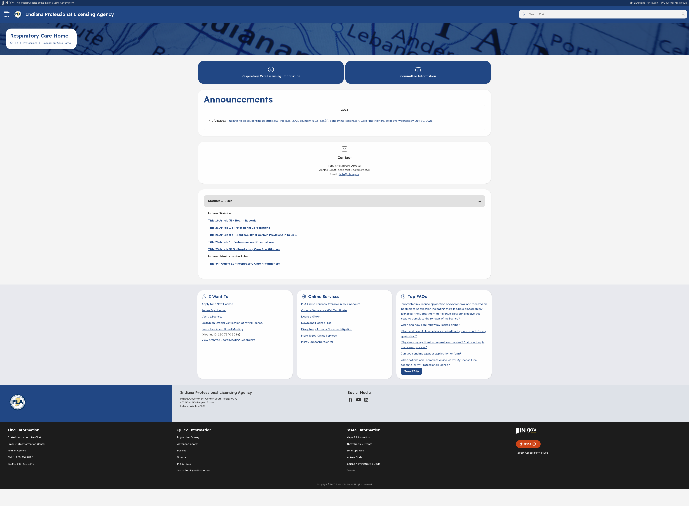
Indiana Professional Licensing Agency (70, 14)
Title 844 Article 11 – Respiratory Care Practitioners (244, 263)
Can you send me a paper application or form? (431, 353)
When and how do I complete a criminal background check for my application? (443, 333)
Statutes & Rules (220, 201)
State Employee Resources (193, 470)
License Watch (310, 316)
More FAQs (411, 371)
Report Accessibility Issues (532, 452)
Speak (527, 444)
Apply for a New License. (218, 304)
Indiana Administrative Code (363, 463)
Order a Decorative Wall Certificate (324, 310)
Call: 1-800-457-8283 (20, 457)
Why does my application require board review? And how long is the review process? (442, 345)
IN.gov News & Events (359, 444)
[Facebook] (350, 400)
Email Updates (355, 450)
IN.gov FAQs (184, 463)
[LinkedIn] (366, 400)
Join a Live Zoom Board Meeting (222, 329)
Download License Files (316, 323)
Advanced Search (187, 444)
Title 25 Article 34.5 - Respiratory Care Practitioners (244, 249)
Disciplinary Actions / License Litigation (326, 329)
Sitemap (182, 457)
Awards (351, 470)
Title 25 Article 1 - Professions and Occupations (241, 242)
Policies (181, 450)
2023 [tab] (344, 109)
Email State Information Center (26, 444)
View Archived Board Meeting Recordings (228, 340)
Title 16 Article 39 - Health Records (232, 220)
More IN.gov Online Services (319, 335)
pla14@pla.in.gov (348, 174)
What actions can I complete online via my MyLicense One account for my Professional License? (439, 362)
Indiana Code (354, 457)
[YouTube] (358, 400)
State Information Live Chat (24, 437)
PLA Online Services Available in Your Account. (331, 304)
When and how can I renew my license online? (430, 325)
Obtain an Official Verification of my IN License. (232, 323)
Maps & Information (358, 437)
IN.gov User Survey (188, 437)
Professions (30, 43)
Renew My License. (214, 310)
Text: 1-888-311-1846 (21, 463)
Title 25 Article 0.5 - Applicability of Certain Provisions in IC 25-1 (252, 235)
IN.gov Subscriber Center (317, 342)
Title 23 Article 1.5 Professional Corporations (239, 228)
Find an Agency (17, 450)
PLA (16, 43)
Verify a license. (212, 316)
